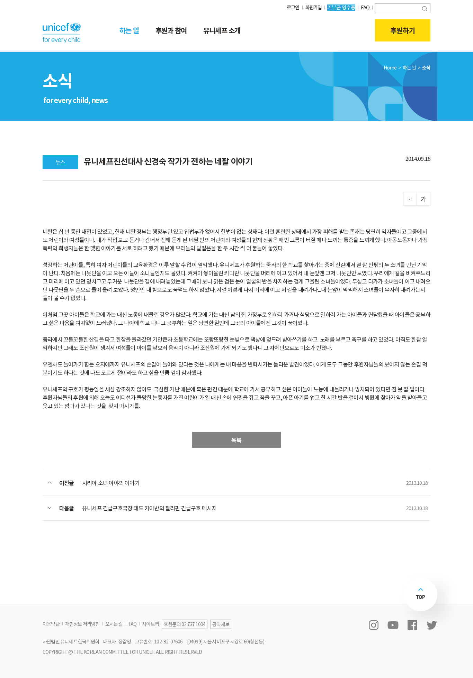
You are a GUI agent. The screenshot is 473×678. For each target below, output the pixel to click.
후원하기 (402, 30)
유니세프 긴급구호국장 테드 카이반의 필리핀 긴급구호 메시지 (149, 508)
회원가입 (313, 7)
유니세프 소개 (221, 30)
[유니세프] (62, 32)
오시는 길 (114, 623)
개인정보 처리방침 (82, 623)
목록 (236, 440)
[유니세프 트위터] (431, 625)
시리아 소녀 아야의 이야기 (111, 483)
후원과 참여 (171, 30)
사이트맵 (150, 623)
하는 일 (129, 30)
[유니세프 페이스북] (412, 625)
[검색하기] (424, 7)
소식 (426, 67)
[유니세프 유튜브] (393, 625)
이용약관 (51, 623)
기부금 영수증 (341, 7)
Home (390, 67)
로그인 (293, 7)
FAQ (365, 7)
